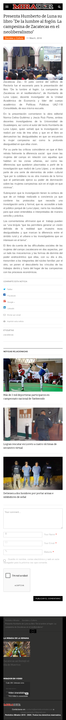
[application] (16, 689)
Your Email (49, 543)
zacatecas (8, 334)
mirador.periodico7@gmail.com (33, 712)
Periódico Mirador (12, 706)
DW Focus (33, 6)
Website (48, 551)
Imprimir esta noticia (15, 321)
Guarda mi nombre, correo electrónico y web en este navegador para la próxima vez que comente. (31, 560)
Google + (11, 302)
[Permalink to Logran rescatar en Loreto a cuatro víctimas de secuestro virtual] (33, 424)
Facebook (11, 295)
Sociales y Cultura (14, 38)
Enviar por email (13, 314)
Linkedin (10, 308)
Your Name (49, 534)
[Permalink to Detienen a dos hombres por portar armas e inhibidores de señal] (33, 473)
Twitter (10, 289)
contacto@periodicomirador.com (39, 709)
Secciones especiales (33, 631)
